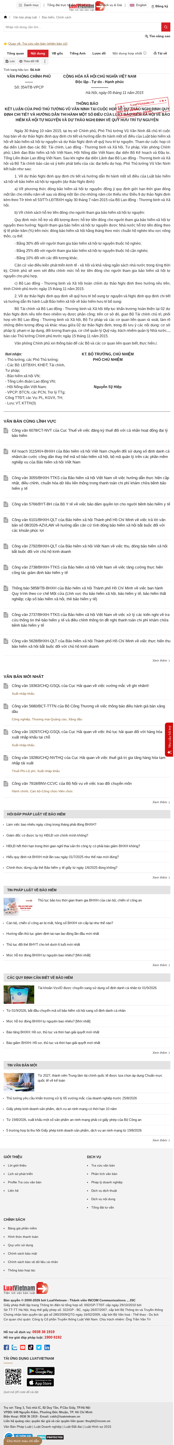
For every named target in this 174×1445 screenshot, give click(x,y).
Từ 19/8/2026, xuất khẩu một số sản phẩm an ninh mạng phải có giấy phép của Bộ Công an (73, 1120)
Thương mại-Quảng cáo (49, 719)
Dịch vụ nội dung (103, 1199)
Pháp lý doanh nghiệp (107, 1182)
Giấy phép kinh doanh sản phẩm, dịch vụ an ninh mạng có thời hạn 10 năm (61, 1109)
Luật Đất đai (73, 1426)
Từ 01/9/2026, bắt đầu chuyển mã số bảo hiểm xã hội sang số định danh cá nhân (66, 1010)
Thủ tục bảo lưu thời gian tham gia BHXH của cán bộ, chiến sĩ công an (90, 900)
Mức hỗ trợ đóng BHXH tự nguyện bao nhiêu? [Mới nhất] (48, 955)
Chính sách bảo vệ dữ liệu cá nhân (33, 1262)
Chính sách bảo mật (22, 1253)
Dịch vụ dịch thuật (104, 1190)
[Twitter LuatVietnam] (39, 1348)
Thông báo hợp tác (21, 1270)
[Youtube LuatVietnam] (22, 1348)
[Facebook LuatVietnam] (6, 1348)
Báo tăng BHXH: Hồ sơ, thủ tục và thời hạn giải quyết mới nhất (52, 1032)
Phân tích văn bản (104, 1174)
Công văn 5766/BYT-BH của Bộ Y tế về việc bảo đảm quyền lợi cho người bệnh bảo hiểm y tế (91, 504)
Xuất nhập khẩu (23, 693)
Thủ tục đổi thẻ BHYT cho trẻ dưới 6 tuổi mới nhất (43, 944)
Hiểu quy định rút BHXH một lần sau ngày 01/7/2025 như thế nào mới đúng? (62, 857)
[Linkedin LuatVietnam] (47, 1348)
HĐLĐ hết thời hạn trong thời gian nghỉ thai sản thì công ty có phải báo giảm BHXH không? (73, 846)
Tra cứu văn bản (103, 1165)
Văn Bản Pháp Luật (17, 1426)
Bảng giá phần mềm (22, 1228)
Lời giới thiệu (17, 1165)
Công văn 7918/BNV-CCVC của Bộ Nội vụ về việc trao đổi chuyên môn (72, 783)
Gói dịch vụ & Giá (109, 5)
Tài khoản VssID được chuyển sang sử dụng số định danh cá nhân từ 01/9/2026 (97, 988)
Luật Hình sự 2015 (98, 1426)
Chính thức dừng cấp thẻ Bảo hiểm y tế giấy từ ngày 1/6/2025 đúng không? (61, 867)
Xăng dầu (75, 719)
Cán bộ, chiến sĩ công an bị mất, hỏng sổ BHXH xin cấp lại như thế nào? (59, 923)
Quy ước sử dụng (20, 1245)
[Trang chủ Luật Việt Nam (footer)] (87, 1288)
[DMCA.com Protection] (50, 1439)
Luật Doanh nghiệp (48, 1426)
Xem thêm (160, 660)
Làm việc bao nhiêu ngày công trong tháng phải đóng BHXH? (51, 824)
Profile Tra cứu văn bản (24, 1182)
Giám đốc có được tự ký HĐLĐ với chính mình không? (47, 835)
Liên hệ (13, 1190)
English (141, 5)
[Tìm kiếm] (165, 27)
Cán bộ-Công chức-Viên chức (51, 791)
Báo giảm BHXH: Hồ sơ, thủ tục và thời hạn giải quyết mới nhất (53, 1043)
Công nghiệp (21, 719)
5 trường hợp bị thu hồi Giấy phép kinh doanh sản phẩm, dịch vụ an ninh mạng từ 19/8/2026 (74, 1130)
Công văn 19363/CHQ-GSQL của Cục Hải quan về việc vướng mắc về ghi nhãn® (80, 686)
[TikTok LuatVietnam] (31, 1348)
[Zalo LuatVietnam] (14, 1348)
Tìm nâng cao (159, 36)
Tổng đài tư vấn (102, 1207)
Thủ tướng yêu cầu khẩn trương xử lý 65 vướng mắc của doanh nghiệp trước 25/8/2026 (71, 1098)
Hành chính (20, 791)
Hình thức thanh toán (23, 1236)
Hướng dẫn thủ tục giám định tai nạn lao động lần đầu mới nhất (52, 933)
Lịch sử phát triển (20, 1174)
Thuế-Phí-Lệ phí (23, 771)
